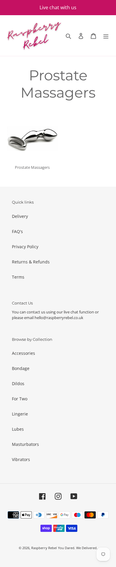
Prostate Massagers (32, 167)
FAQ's (17, 231)
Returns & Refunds (31, 262)
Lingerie (20, 414)
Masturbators (25, 444)
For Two (19, 399)
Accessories (23, 353)
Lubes (18, 429)
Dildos (18, 383)
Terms (18, 277)
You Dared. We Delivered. (78, 548)
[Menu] (106, 35)
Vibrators (21, 459)
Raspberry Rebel (44, 548)
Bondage (20, 368)
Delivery (20, 216)
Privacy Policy (25, 246)
